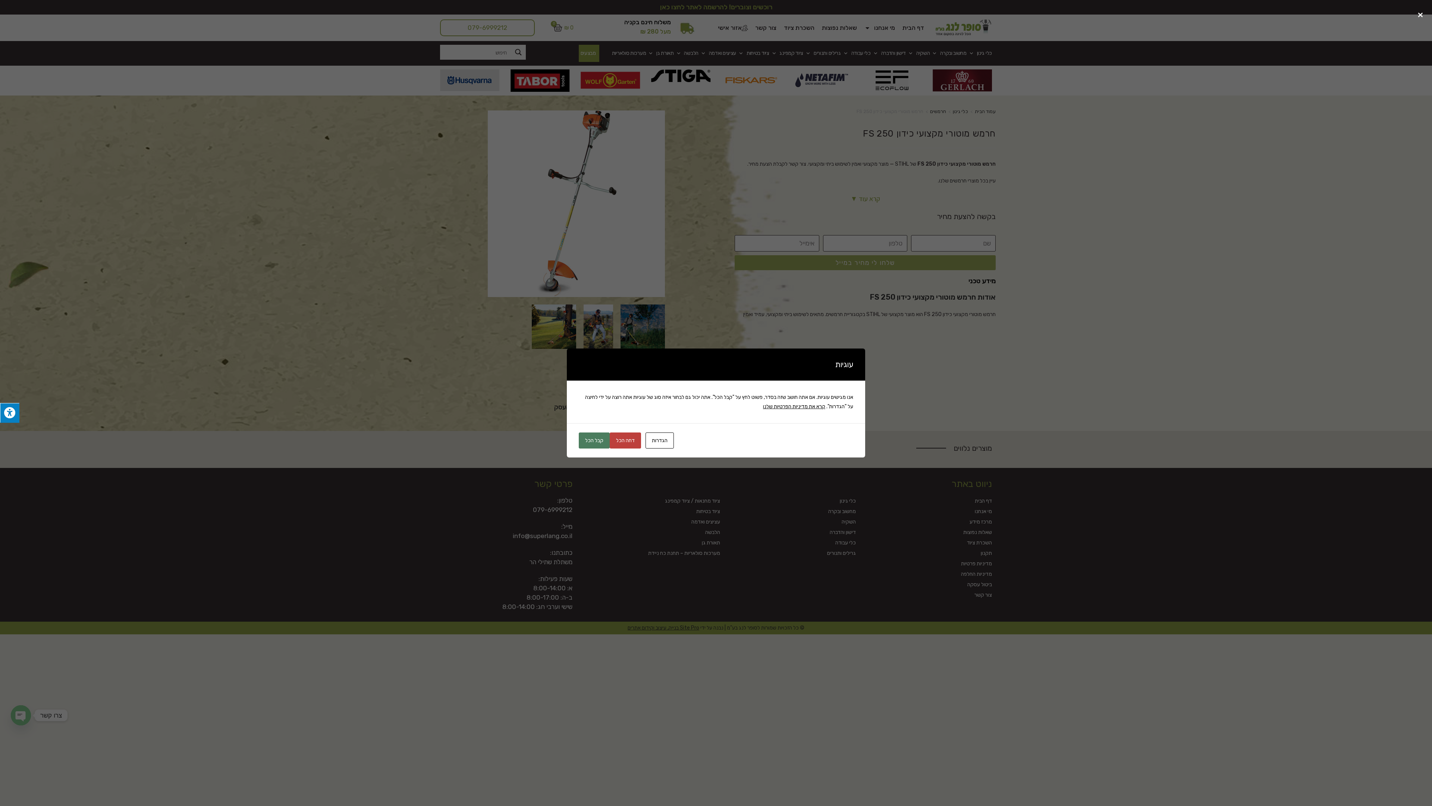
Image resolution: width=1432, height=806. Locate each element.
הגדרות (660, 440)
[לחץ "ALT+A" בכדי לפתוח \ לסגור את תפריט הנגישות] (9, 413)
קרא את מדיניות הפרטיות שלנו (794, 406)
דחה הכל (625, 440)
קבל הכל (594, 440)
